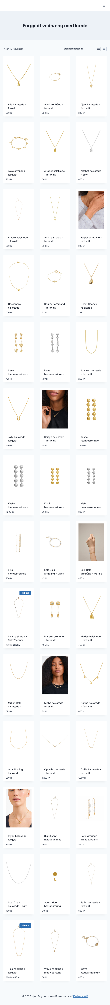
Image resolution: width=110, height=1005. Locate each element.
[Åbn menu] (104, 5)
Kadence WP (80, 996)
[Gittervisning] (98, 49)
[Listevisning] (104, 49)
